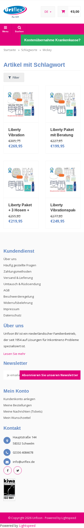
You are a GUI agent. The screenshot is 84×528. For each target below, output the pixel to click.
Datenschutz (12, 315)
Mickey (47, 50)
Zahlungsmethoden (18, 271)
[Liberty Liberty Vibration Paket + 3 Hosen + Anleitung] (21, 104)
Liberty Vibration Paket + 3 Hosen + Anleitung (17, 132)
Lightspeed (68, 518)
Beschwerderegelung (19, 296)
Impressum (11, 309)
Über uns (10, 259)
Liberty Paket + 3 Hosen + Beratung (20, 207)
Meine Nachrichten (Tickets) (23, 411)
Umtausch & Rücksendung (22, 284)
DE (47, 12)
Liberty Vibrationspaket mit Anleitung (63, 207)
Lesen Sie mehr (14, 354)
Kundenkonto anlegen (19, 399)
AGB (7, 290)
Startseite (10, 50)
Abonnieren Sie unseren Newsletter (50, 375)
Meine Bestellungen (18, 405)
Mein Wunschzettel (17, 418)
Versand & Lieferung (18, 278)
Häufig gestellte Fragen (20, 265)
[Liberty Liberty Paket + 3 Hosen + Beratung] (21, 179)
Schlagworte (29, 50)
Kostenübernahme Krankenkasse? (52, 40)
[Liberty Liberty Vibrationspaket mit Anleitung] (63, 179)
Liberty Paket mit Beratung (62, 132)
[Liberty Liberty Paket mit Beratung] (63, 104)
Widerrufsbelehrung (18, 303)
